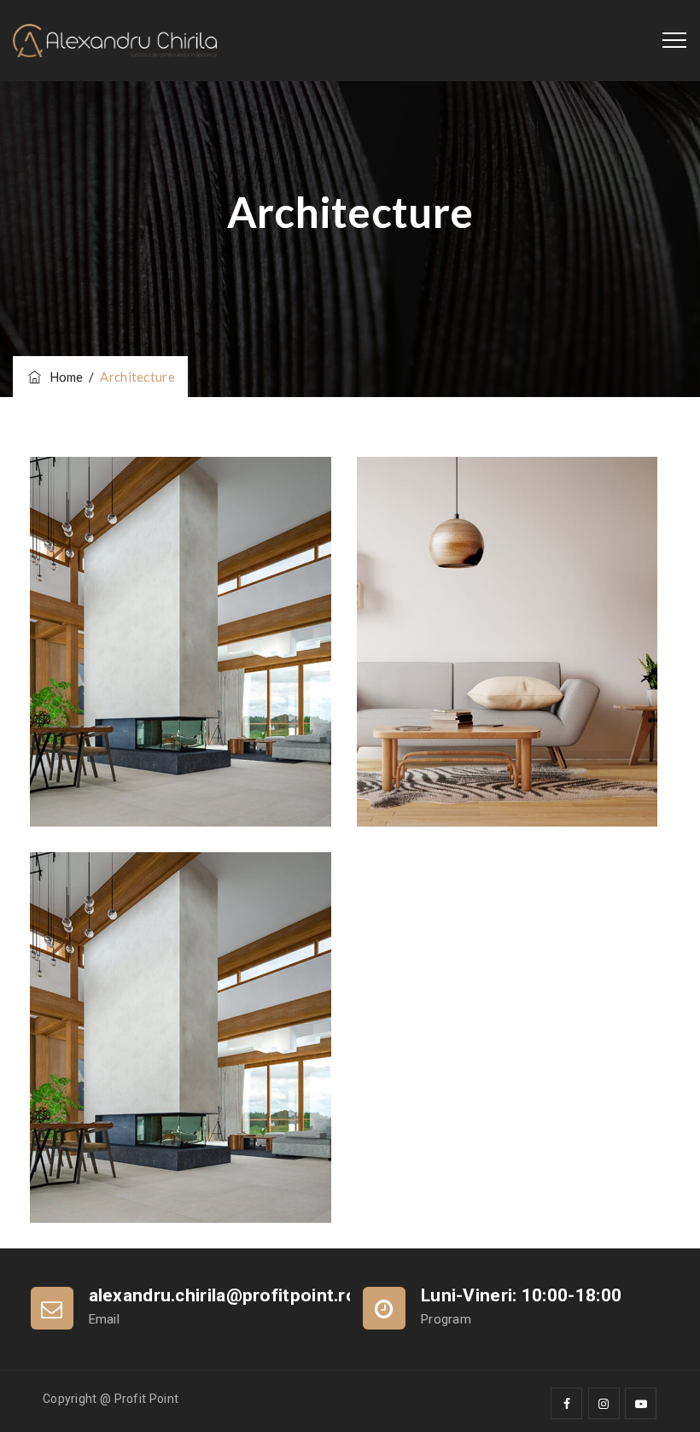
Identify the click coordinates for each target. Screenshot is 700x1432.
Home (64, 376)
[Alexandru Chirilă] (115, 40)
